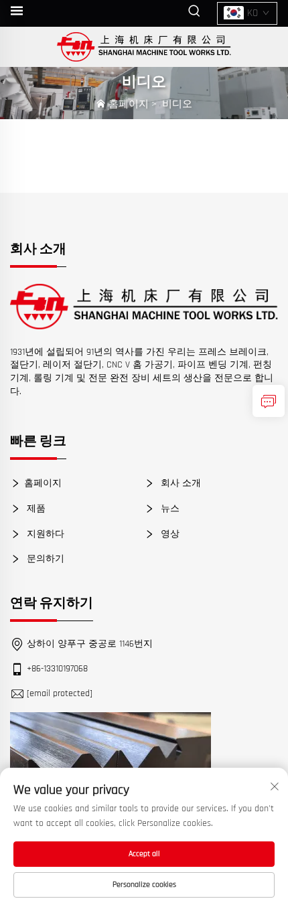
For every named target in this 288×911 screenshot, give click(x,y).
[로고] (144, 306)
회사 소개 (179, 483)
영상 (168, 534)
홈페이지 (129, 104)
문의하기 (44, 559)
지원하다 (44, 534)
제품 (35, 509)
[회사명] (144, 47)
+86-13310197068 (57, 669)
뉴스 (168, 509)
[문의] (269, 401)
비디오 (177, 104)
